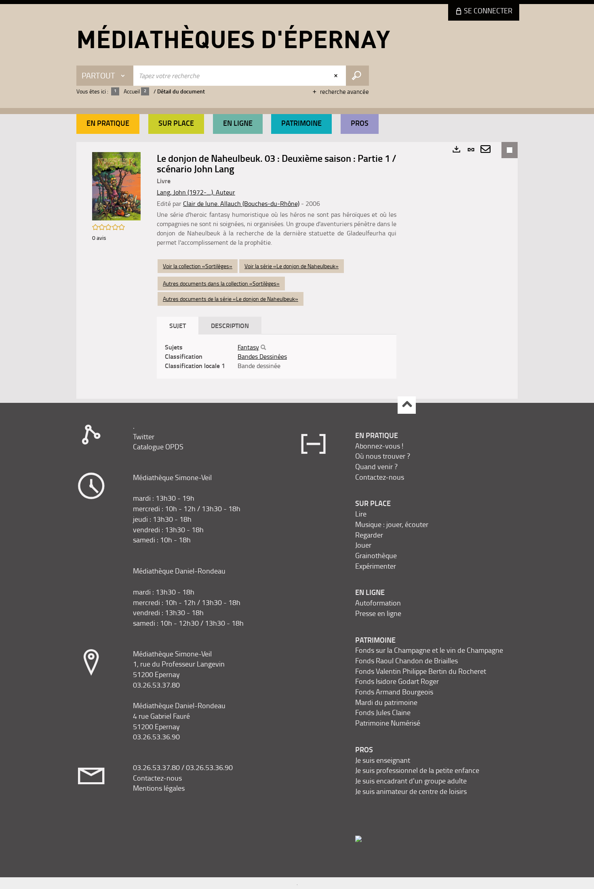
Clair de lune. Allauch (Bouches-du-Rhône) (241, 203)
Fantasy (248, 347)
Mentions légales (159, 788)
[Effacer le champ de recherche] (336, 76)
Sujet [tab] (177, 325)
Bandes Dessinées (262, 356)
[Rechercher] (263, 347)
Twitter (143, 436)
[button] (107, 124)
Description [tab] (230, 325)
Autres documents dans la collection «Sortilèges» (221, 283)
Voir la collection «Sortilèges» (197, 266)
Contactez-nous (157, 778)
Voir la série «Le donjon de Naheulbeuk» (291, 266)
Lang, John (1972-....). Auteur (196, 192)
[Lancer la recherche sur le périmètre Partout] (357, 76)
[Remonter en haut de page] (407, 405)
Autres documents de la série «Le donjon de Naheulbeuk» (230, 299)
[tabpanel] (276, 356)
